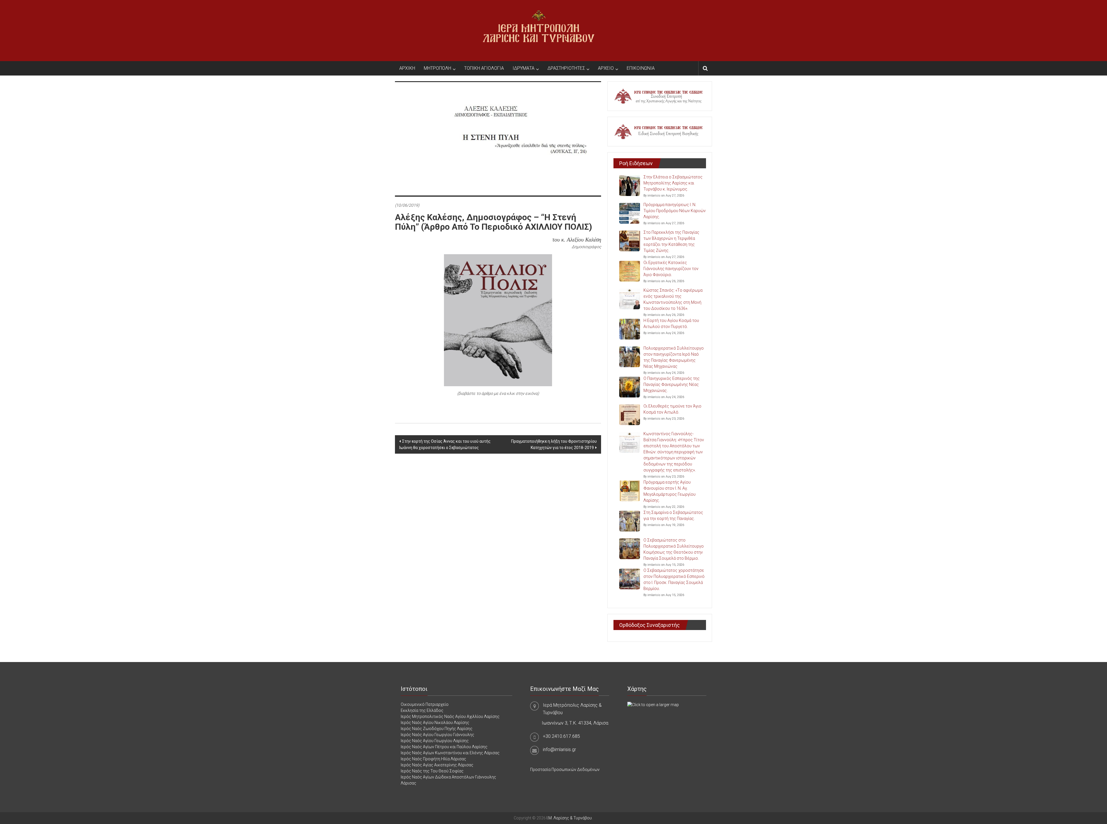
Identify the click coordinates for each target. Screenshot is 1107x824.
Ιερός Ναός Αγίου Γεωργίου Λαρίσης (435, 740)
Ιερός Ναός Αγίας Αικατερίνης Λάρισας (437, 765)
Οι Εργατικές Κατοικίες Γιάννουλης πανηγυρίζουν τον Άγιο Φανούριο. (671, 268)
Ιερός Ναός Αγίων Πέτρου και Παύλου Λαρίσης (444, 746)
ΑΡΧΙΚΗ (407, 68)
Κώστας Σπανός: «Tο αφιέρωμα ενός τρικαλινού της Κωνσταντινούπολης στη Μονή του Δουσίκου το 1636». (673, 299)
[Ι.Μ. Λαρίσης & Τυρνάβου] (538, 30)
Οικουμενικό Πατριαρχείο (425, 704)
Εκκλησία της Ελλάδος (422, 710)
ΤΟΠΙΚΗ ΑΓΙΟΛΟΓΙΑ (484, 68)
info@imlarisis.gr (559, 749)
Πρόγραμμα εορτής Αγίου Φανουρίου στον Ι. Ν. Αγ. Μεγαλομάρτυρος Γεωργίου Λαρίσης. (669, 491)
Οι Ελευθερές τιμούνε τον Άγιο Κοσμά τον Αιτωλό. (672, 409)
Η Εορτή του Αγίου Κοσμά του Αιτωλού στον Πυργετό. (671, 323)
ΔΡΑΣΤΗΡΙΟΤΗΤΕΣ (566, 68)
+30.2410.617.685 (561, 736)
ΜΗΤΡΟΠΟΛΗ (437, 68)
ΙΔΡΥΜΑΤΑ (523, 68)
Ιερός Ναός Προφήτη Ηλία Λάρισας (433, 759)
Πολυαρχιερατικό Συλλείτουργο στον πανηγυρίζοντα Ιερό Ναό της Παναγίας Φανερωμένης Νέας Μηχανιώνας (673, 357)
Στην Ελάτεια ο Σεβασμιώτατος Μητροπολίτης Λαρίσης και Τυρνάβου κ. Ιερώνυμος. (673, 183)
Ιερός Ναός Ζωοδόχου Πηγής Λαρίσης (436, 728)
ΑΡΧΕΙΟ (606, 68)
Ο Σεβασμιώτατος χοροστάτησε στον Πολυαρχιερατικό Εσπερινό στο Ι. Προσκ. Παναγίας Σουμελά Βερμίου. (674, 579)
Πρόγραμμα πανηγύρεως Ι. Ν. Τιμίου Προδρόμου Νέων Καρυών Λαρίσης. (674, 210)
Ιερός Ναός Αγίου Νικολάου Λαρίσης (435, 722)
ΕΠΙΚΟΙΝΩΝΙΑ (641, 68)
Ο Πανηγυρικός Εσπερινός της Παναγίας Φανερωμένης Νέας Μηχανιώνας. (671, 384)
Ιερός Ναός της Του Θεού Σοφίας (432, 771)
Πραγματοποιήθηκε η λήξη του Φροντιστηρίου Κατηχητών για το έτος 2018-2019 (554, 444)
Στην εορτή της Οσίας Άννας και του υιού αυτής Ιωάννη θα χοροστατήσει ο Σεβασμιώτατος (445, 444)
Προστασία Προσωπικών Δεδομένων (565, 769)
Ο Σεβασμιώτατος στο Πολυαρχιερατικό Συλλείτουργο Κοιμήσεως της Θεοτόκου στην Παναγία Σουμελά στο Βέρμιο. (673, 549)
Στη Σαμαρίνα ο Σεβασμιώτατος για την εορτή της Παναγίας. (673, 515)
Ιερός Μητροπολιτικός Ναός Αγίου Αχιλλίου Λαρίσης (450, 716)
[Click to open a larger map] (653, 704)
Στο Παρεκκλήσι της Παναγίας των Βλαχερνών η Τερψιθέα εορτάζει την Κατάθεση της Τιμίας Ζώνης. (671, 241)
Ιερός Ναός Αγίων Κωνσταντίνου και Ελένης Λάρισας (450, 753)
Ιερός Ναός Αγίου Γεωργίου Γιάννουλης (437, 734)
